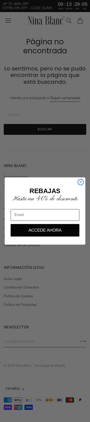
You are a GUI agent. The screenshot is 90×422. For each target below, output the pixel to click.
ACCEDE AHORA (45, 230)
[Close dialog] (81, 182)
